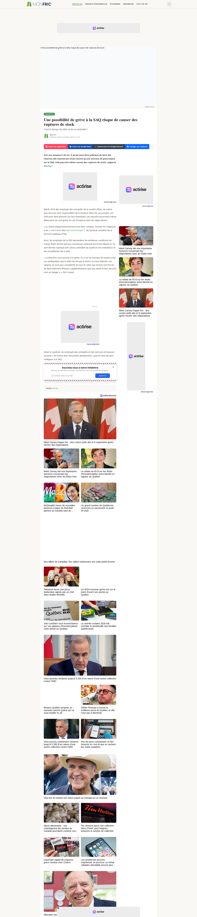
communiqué (76, 230)
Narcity (55, 388)
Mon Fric (53, 135)
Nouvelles (49, 114)
